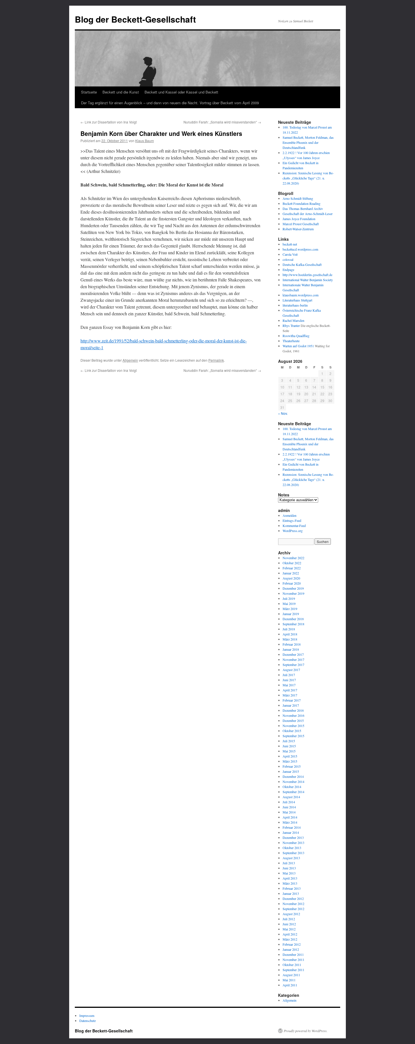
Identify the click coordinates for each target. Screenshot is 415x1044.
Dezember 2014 (293, 776)
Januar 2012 (291, 949)
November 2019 (293, 593)
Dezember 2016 (293, 710)
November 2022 (293, 557)
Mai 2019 (289, 603)
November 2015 (293, 725)
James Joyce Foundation (299, 218)
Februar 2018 (292, 644)
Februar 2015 (292, 766)
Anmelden (289, 515)
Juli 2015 (289, 741)
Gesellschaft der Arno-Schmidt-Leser (308, 213)
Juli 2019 (289, 598)
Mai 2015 (289, 751)
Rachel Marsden (293, 320)
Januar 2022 (291, 573)
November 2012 (293, 903)
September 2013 (293, 852)
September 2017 (293, 664)
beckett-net (290, 244)
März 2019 (290, 608)
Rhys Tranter (291, 325)
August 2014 (291, 797)
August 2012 (291, 913)
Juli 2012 (289, 919)
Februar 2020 (292, 583)
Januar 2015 (291, 771)
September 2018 (293, 624)
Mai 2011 (289, 980)
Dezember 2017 (293, 654)
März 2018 (290, 639)
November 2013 (293, 842)
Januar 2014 (291, 832)
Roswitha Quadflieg (296, 335)
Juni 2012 (289, 924)
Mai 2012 (289, 929)
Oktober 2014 (292, 786)
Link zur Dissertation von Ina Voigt (108, 122)
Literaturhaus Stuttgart (297, 300)
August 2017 (291, 669)
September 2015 (293, 735)
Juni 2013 (289, 868)
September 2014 (293, 791)
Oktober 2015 (292, 730)
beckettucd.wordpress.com (300, 249)
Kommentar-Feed (294, 525)
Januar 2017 (291, 705)
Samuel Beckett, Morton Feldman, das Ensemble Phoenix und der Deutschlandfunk (308, 142)
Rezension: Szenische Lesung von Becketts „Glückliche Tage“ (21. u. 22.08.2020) (308, 178)
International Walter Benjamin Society (308, 279)
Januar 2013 (291, 893)
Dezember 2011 (293, 954)
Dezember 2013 (293, 837)
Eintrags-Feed (292, 520)
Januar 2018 (291, 649)
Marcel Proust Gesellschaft (301, 224)
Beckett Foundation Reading (301, 203)
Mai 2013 (289, 873)
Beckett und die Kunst (120, 92)
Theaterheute (291, 340)
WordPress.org (293, 530)
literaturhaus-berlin (295, 305)
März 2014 (290, 822)
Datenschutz (87, 1020)
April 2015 (290, 756)
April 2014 (290, 817)
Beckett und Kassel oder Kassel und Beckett (181, 92)
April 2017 (290, 690)
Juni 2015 (289, 746)
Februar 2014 (292, 827)
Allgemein (130, 360)
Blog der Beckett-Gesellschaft (135, 19)
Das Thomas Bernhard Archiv (303, 208)
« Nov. (283, 413)
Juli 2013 (289, 863)
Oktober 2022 (292, 563)
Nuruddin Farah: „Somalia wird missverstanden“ (222, 122)
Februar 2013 (292, 888)
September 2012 (293, 908)
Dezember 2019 (293, 588)
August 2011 (291, 975)
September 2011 (293, 969)
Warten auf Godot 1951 (298, 346)
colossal (288, 259)
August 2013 (291, 858)
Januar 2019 (291, 613)
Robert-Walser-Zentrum (298, 229)
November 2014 (293, 781)
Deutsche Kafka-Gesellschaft (302, 264)
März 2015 (290, 761)
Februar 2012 (292, 944)
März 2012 (290, 939)
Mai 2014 (289, 812)
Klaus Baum (144, 140)
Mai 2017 (289, 685)
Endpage (288, 269)
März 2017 (290, 695)
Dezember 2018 (293, 619)
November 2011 (293, 959)
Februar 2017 (292, 700)
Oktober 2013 (292, 847)
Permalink (216, 360)
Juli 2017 (289, 674)
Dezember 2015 (293, 720)
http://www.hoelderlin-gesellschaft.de (307, 274)
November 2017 (293, 659)
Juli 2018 (289, 629)
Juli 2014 (289, 802)
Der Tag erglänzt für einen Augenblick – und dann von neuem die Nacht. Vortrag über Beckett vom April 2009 (170, 102)
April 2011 (290, 985)
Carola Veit (290, 254)
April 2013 (290, 878)
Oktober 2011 (292, 964)
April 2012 (290, 934)
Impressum (86, 1015)
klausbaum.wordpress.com (300, 295)
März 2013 (290, 883)
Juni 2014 (289, 807)
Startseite (89, 92)
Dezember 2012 (293, 898)
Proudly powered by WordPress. (305, 1030)
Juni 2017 (289, 680)
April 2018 (290, 634)
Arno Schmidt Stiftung (298, 198)
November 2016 (293, 715)
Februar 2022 (292, 568)
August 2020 (291, 578)
